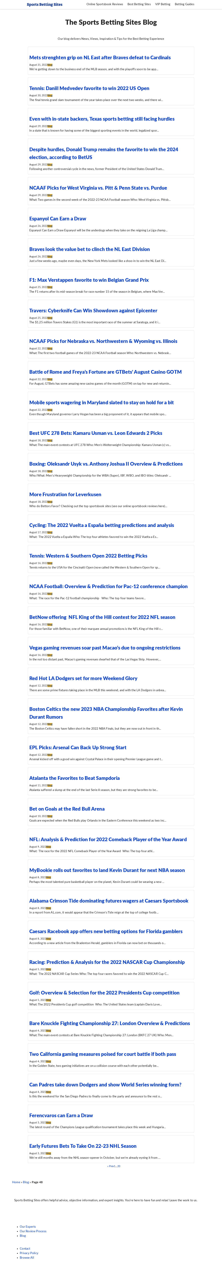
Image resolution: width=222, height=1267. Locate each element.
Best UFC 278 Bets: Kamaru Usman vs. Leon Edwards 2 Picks (95, 433)
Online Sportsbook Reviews (105, 4)
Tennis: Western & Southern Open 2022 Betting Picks (88, 556)
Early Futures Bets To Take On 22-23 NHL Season (82, 1146)
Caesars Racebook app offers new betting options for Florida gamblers (106, 931)
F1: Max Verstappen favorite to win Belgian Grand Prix (89, 280)
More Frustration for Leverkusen (65, 494)
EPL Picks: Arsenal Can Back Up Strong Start (78, 747)
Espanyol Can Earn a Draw (57, 218)
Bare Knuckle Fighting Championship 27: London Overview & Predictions (109, 1023)
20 (118, 1166)
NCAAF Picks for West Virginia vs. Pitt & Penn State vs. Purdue (98, 188)
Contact (25, 1248)
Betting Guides (184, 4)
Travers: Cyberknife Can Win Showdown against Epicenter (93, 310)
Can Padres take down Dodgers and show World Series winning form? (105, 1084)
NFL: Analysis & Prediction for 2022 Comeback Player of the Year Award (108, 839)
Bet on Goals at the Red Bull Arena (67, 809)
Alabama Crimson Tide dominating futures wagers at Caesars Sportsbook (109, 901)
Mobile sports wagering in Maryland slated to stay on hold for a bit (101, 402)
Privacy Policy (29, 1253)
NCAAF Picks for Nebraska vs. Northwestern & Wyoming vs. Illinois (103, 341)
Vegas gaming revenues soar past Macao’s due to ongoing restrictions (104, 647)
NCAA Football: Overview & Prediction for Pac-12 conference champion (108, 586)
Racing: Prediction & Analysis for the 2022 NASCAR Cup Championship (107, 962)
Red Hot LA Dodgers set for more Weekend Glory (83, 678)
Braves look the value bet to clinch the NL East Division (89, 249)
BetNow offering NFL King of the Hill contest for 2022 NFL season (102, 617)
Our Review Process (33, 1231)
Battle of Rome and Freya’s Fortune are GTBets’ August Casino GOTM (105, 372)
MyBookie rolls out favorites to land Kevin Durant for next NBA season (107, 870)
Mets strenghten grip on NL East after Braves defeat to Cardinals (100, 57)
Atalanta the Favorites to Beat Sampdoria (74, 778)
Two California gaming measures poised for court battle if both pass (102, 1054)
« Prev (110, 1166)
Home (16, 1182)
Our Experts (28, 1226)
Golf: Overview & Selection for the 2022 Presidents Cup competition (104, 992)
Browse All (27, 1257)
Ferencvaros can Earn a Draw (61, 1115)
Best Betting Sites (139, 4)
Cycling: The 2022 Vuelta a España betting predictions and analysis (101, 525)
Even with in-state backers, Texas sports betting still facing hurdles (101, 119)
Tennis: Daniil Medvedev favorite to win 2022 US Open (89, 88)
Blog (50, 65)
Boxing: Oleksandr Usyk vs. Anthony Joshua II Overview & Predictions (106, 464)
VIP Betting (162, 4)
